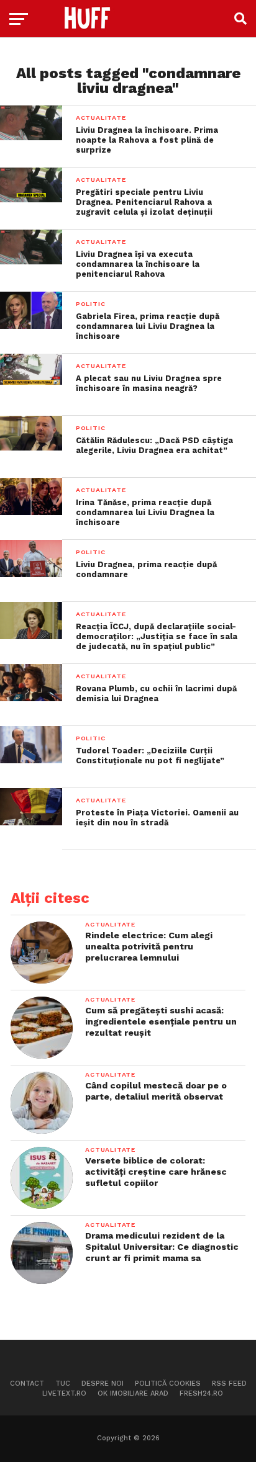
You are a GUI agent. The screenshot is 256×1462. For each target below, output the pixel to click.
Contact (27, 1383)
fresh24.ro (201, 1393)
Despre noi (102, 1383)
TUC (62, 1383)
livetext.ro (64, 1393)
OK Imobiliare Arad (133, 1393)
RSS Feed (229, 1383)
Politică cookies (168, 1383)
